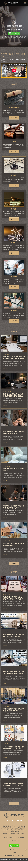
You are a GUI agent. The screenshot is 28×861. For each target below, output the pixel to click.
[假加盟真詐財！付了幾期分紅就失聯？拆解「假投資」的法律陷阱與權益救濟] (14, 584)
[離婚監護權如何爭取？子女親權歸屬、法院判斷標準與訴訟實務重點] (14, 381)
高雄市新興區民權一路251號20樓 (15, 855)
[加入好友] (14, 845)
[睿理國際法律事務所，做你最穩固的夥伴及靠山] (14, 26)
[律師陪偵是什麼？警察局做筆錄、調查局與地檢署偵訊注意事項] (14, 493)
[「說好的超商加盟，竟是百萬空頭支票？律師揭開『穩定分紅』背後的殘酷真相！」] (14, 733)
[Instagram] (15, 820)
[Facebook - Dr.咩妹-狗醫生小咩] (10, 820)
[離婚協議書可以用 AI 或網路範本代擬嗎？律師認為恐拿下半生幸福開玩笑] (14, 343)
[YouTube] (18, 820)
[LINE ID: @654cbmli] (21, 820)
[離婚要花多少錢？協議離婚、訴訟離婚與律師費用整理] (14, 530)
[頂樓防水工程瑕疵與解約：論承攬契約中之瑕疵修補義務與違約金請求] (14, 658)
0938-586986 (15, 852)
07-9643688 (15, 849)
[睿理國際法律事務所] (11, 3)
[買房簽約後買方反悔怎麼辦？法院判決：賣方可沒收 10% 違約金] (14, 696)
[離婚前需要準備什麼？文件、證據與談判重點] (14, 455)
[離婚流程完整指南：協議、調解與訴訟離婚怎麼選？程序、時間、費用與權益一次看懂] (14, 418)
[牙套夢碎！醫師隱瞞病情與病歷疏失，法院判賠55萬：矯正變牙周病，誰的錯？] (14, 770)
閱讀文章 (5, 368)
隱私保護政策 (15, 859)
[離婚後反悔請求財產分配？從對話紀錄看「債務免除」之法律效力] (14, 621)
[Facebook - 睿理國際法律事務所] (7, 820)
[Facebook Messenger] (12, 820)
